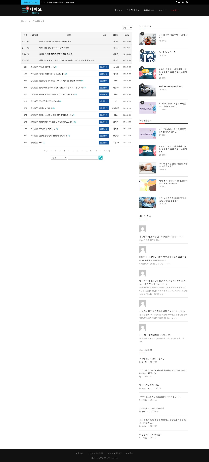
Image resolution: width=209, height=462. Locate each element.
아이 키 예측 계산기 (148, 335)
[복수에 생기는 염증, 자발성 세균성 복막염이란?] (147, 168)
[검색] (101, 158)
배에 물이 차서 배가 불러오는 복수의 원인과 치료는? (173, 182)
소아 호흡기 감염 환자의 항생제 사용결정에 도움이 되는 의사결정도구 (162, 421)
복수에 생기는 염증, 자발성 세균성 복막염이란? (173, 165)
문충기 (156, 260)
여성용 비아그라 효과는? (150, 434)
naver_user (146, 388)
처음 (45, 150)
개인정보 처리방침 (95, 453)
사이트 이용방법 (114, 453)
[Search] (186, 10)
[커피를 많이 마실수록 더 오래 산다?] (147, 39)
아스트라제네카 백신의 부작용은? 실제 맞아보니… (172, 105)
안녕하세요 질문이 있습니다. (152, 408)
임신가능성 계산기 (167, 52)
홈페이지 (118, 10)
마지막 (107, 150)
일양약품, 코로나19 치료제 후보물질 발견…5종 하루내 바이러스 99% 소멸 (163, 371)
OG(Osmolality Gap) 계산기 (171, 86)
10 (96, 150)
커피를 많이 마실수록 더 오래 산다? (60, 2)
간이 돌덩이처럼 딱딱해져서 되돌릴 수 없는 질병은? (172, 199)
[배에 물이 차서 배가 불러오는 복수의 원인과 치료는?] (147, 185)
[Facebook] (176, 2)
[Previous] (42, 2)
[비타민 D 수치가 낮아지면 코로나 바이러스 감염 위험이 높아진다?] (147, 73)
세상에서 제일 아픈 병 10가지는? (154, 236)
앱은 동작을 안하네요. (149, 385)
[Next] (45, 2)
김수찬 (144, 362)
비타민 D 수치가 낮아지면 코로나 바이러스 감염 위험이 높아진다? (173, 72)
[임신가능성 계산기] (147, 56)
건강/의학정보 (133, 10)
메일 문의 (130, 453)
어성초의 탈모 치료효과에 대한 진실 (155, 311)
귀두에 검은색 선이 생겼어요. (152, 359)
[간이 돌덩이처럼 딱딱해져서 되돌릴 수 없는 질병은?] (147, 202)
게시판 (174, 10)
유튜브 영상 (149, 10)
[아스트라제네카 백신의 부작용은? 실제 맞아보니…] (147, 108)
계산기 (161, 10)
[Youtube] (179, 2)
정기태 (157, 284)
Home (24, 21)
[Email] (183, 2)
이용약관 (79, 453)
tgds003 (145, 411)
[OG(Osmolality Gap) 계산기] (147, 90)
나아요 (144, 400)
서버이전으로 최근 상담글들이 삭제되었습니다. (160, 397)
